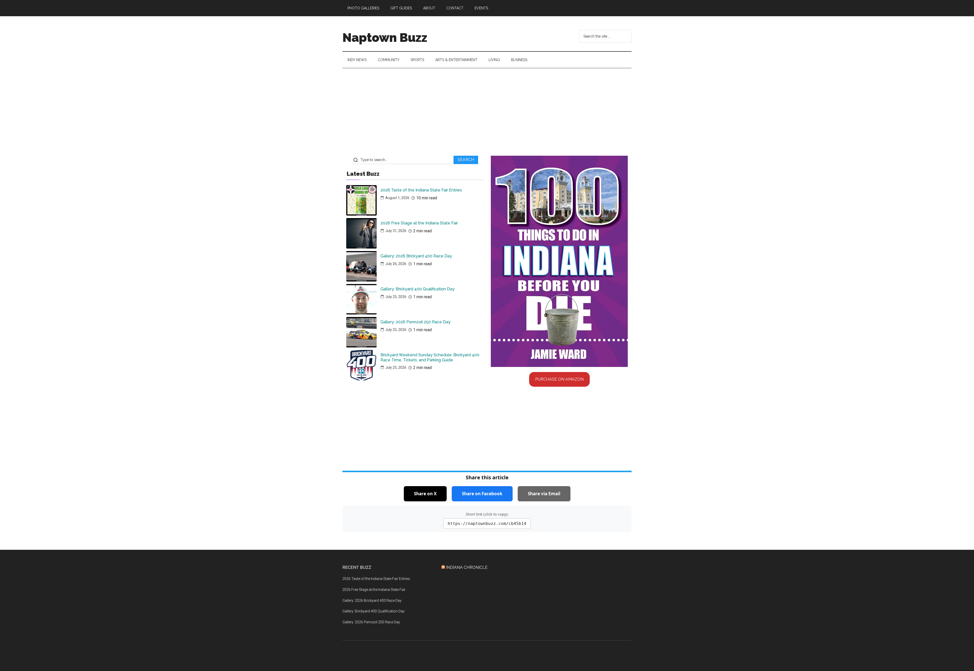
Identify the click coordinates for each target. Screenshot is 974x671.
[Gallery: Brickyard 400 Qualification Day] (361, 299)
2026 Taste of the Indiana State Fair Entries (421, 190)
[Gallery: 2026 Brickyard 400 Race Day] (361, 266)
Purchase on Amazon (559, 379)
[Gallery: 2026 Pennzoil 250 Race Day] (361, 332)
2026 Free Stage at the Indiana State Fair (419, 223)
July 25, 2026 (395, 297)
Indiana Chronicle (467, 567)
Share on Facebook (482, 494)
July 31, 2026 (395, 231)
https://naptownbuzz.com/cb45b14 (487, 523)
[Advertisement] (487, 113)
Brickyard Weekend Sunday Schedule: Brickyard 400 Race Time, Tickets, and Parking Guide (429, 357)
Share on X (425, 494)
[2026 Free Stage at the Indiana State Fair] (361, 233)
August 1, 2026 (397, 198)
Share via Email (544, 494)
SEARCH (466, 159)
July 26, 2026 (395, 264)
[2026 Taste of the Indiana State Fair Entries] (361, 200)
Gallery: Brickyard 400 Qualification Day (417, 289)
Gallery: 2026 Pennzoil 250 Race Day (415, 322)
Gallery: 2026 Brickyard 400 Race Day (416, 256)
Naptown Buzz (384, 37)
